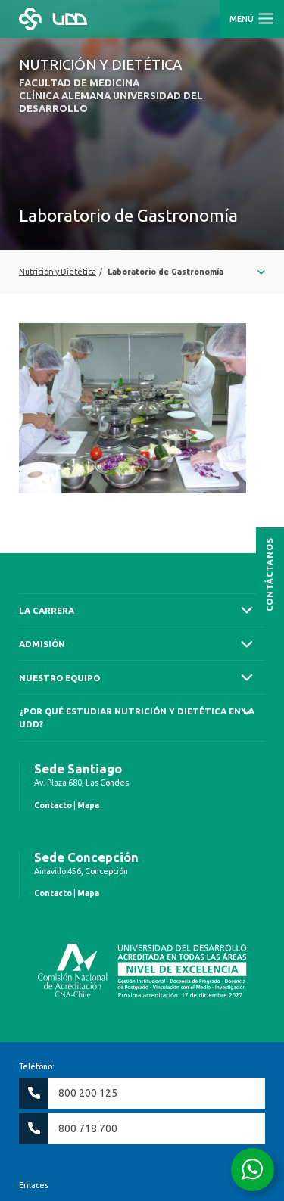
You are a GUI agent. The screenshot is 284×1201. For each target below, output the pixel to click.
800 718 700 (87, 1128)
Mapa (88, 805)
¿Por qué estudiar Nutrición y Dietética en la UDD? (136, 717)
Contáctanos (269, 574)
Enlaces (33, 1185)
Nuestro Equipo (59, 678)
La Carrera (46, 610)
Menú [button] (242, 18)
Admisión (42, 644)
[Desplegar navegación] (142, 272)
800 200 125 (87, 1093)
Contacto (53, 805)
